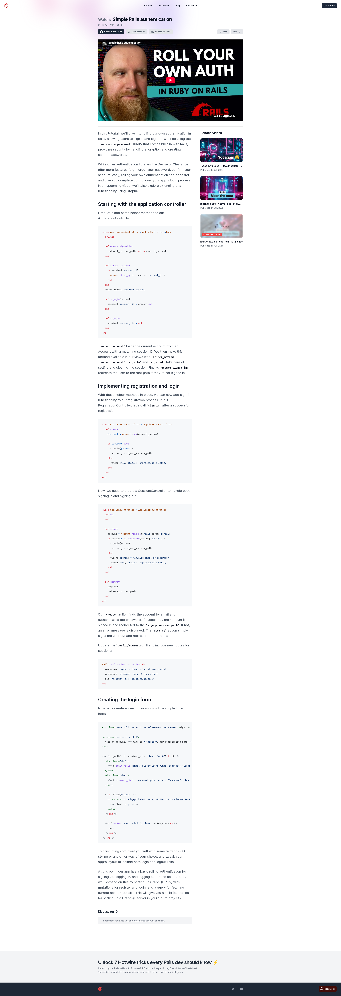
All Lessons (164, 5)
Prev (225, 32)
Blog (178, 5)
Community (191, 5)
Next (235, 32)
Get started (329, 5)
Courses (148, 5)
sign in (161, 920)
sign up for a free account (140, 920)
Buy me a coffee (162, 32)
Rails (122, 25)
